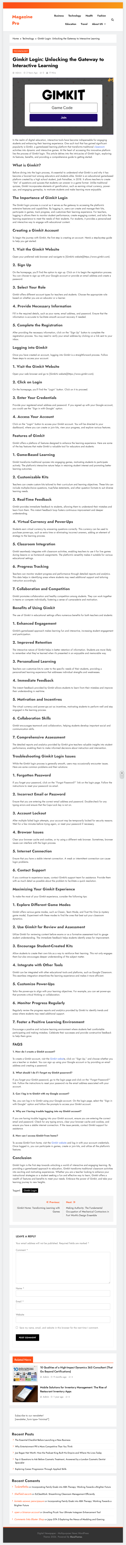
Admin (18, 72)
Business (59, 15)
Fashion (101, 15)
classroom (99, 147)
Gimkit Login (30, 1190)
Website (20, 1314)
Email (20, 1301)
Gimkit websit (57, 1059)
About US (97, 24)
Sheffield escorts (22, 1494)
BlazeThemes (76, 1536)
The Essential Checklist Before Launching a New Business (42, 1440)
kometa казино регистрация (29, 1501)
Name (20, 1288)
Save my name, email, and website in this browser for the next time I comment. (59, 1327)
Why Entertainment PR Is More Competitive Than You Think (44, 1446)
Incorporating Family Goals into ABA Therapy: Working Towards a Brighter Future (71, 1487)
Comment (22, 1250)
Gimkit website (59, 1143)
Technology (74, 15)
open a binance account (26, 1512)
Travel (84, 24)
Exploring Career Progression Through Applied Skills (40, 1469)
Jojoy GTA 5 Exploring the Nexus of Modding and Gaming (76, 1519)
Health (89, 15)
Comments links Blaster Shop (29, 1519)
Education (70, 24)
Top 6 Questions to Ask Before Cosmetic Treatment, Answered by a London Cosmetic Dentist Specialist (60, 1461)
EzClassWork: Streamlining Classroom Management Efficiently (65, 1494)
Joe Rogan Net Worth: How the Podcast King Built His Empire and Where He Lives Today (58, 1453)
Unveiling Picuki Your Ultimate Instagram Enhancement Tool (71, 1512)
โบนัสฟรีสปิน (21, 1487)
